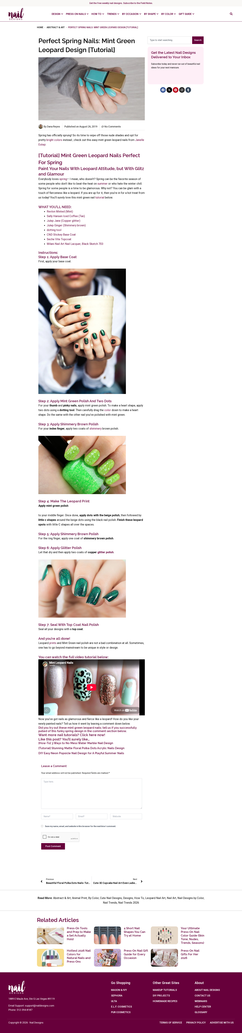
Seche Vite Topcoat (59, 239)
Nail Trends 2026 (128, 902)
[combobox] (169, 40)
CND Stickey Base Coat (61, 234)
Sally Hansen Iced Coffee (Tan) (66, 216)
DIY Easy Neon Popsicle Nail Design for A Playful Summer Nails (81, 753)
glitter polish (105, 552)
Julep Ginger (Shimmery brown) (66, 225)
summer (102, 183)
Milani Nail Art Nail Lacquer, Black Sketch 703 (75, 244)
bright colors (54, 140)
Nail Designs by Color (190, 898)
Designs (128, 898)
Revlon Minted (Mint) (60, 211)
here (92, 735)
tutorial (99, 197)
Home (40, 27)
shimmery (95, 428)
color (107, 410)
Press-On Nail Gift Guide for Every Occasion (136, 954)
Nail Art (171, 898)
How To (139, 898)
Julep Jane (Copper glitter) (63, 220)
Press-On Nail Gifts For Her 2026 (190, 954)
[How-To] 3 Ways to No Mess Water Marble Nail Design (75, 743)
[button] (231, 13)
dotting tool (54, 230)
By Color (93, 898)
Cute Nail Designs (111, 898)
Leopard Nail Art (155, 898)
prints (52, 643)
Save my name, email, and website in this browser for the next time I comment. (80, 826)
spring (63, 179)
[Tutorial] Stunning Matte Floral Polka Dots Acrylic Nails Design (81, 748)
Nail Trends (110, 902)
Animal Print (79, 898)
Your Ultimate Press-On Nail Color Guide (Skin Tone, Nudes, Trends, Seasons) (192, 935)
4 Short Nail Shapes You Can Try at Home (134, 932)
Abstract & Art (56, 27)
